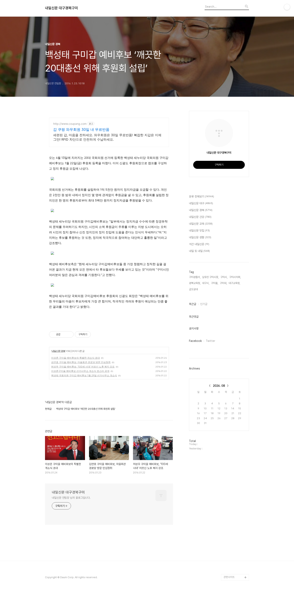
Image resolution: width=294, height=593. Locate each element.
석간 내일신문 (199, 244)
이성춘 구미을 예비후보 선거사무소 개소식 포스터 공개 (80, 371)
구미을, (214, 283)
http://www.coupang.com (70, 123)
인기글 (203, 304)
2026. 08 (219, 386)
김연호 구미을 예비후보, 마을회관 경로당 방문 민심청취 (81, 362)
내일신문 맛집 (199, 230)
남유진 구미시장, (210, 277)
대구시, (205, 283)
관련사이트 (229, 577)
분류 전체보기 (201, 196)
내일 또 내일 (199, 251)
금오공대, (193, 289)
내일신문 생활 (200, 237)
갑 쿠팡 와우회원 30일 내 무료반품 (81, 129)
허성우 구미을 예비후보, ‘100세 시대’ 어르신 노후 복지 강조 (83, 366)
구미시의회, (235, 277)
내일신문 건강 (200, 216)
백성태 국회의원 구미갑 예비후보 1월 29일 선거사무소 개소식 (84, 375)
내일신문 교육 (201, 223)
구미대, (223, 283)
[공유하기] (64, 334)
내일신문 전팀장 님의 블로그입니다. (71, 497)
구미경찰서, (195, 277)
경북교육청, (195, 283)
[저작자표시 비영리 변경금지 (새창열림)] (96, 334)
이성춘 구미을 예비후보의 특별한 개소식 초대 (75, 357)
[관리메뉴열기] (287, 7)
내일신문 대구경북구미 (61, 8)
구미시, (224, 277)
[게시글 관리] (69, 334)
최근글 (192, 304)
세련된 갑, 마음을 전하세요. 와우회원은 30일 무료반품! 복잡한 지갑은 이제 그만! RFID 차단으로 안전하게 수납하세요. (107, 137)
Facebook (195, 340)
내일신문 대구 (201, 203)
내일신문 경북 (58, 350)
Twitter (210, 340)
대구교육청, (234, 283)
